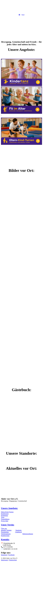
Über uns (4, 528)
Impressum (4, 560)
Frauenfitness (5, 519)
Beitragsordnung (27, 534)
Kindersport (4, 514)
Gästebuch (18, 532)
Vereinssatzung (5, 534)
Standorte (19, 530)
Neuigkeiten (5, 532)
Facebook (11, 555)
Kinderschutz (5, 535)
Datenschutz (13, 560)
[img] (21, 28)
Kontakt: (5, 539)
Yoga (2, 517)
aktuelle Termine (6, 530)
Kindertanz (4, 515)
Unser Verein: (7, 524)
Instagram (4, 555)
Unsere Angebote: (9, 508)
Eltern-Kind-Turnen (7, 512)
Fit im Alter (4, 521)
